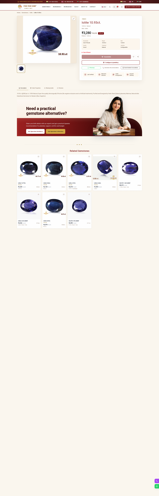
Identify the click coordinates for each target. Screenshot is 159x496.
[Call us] (157, 481)
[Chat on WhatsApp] (157, 486)
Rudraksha (57, 6)
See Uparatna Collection (55, 131)
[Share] (138, 56)
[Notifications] (114, 7)
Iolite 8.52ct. (46, 183)
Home (18, 12)
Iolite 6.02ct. (97, 183)
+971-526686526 (83, 1)
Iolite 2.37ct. (72, 183)
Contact (93, 6)
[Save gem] (133, 56)
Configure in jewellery (111, 62)
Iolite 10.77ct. (22, 183)
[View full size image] (73, 18)
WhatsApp (92, 67)
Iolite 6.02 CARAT (23, 221)
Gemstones (46, 6)
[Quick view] (39, 160)
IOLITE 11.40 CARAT (124, 183)
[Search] (109, 6)
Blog (77, 6)
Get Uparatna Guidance (35, 131)
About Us (84, 6)
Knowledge (68, 6)
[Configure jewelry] (39, 163)
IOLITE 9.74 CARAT (74, 221)
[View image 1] (21, 69)
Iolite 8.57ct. (46, 221)
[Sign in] (121, 6)
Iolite (31, 12)
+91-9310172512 (53, 1)
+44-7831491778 (68, 1)
